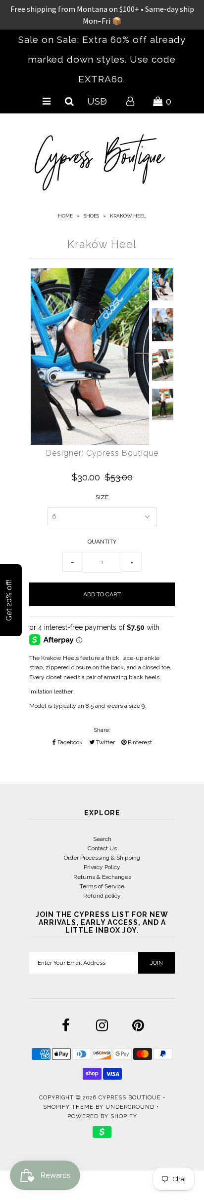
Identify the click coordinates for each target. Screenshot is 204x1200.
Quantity (102, 541)
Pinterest (139, 742)
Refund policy (102, 895)
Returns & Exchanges (102, 876)
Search (102, 839)
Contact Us (102, 848)
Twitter (105, 742)
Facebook (69, 742)
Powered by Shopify (102, 1116)
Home (65, 215)
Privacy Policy (102, 867)
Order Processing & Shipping (102, 857)
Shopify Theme (68, 1107)
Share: (102, 730)
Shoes (91, 215)
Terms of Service (102, 886)
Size (102, 497)
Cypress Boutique (131, 1097)
